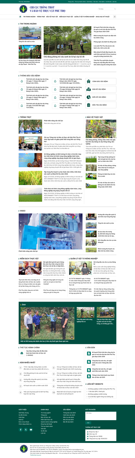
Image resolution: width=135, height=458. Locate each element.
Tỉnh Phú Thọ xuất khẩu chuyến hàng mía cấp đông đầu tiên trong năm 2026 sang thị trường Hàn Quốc (105, 62)
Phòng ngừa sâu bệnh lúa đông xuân (105, 42)
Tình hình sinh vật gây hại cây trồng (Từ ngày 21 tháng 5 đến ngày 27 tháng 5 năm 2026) (37, 97)
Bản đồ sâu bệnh (68, 422)
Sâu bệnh (101, 1)
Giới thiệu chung (24, 413)
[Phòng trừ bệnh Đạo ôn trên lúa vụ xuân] (91, 176)
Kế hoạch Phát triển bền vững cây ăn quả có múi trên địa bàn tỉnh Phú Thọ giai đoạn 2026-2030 (105, 29)
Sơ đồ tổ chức (23, 415)
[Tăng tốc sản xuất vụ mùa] (30, 33)
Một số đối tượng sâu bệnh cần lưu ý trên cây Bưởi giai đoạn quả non (44, 341)
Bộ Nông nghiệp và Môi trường (97, 394)
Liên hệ (114, 1)
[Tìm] (115, 9)
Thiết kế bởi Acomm (35, 455)
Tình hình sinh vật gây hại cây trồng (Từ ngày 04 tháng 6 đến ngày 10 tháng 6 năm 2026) (37, 89)
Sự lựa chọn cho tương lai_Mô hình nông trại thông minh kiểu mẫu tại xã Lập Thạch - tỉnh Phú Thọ (29, 62)
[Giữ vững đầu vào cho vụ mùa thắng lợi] (91, 242)
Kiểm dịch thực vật (29, 259)
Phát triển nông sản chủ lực (53, 121)
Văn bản (95, 1)
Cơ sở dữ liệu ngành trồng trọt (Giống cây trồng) (100, 398)
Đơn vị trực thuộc (24, 422)
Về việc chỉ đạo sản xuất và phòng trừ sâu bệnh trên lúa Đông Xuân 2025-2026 (106, 185)
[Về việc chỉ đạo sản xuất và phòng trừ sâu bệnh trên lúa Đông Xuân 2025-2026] (91, 185)
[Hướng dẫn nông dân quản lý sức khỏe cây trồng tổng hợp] (91, 216)
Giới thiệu (89, 1)
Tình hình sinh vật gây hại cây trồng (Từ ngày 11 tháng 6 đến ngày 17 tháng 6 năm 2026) (37, 81)
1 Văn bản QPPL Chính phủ (96, 391)
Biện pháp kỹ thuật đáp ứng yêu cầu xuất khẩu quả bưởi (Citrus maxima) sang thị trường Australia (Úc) (105, 54)
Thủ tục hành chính (80, 1)
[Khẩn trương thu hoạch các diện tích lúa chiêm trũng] (91, 251)
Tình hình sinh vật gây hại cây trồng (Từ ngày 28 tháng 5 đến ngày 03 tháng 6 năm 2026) (71, 89)
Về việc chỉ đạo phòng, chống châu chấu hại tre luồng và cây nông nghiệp (107, 168)
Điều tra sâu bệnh (68, 417)
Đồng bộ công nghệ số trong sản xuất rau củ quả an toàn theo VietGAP (53, 282)
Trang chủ (71, 1)
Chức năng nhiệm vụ (25, 424)
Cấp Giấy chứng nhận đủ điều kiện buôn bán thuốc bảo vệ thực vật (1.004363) (36, 353)
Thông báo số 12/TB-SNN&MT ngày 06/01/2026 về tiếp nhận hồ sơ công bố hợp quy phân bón (80, 291)
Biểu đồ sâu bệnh (68, 419)
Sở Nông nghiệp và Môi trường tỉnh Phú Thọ (101, 389)
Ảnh (24, 305)
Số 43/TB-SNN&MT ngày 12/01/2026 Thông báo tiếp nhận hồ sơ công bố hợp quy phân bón (105, 281)
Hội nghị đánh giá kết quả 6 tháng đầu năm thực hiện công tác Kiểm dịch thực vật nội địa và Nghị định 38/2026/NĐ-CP (69, 381)
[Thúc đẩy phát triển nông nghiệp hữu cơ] (85, 312)
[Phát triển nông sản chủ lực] (30, 127)
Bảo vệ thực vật (95, 117)
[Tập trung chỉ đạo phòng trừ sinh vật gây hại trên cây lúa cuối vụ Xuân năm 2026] (91, 159)
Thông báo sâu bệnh (30, 76)
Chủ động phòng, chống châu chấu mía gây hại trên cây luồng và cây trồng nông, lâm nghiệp (100, 142)
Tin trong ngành (28, 24)
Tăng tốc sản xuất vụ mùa (27, 41)
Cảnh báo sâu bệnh (69, 415)
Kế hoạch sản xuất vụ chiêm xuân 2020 (36, 385)
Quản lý (21, 419)
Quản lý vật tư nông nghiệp (84, 259)
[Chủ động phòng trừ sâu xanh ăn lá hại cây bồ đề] (67, 40)
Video (22, 211)
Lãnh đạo (21, 417)
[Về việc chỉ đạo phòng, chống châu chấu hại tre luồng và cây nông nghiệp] (91, 167)
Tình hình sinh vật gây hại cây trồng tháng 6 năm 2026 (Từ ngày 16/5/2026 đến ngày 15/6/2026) (71, 81)
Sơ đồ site (108, 1)
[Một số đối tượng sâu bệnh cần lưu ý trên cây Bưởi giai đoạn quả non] (47, 323)
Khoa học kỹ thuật (46, 424)
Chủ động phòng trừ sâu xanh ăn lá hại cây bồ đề (64, 57)
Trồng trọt (25, 117)
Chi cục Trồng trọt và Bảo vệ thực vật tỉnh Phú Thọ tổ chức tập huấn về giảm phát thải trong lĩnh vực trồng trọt (62, 139)
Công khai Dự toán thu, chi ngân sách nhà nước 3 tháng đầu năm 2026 (102, 363)
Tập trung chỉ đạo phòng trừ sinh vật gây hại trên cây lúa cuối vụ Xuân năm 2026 (106, 159)
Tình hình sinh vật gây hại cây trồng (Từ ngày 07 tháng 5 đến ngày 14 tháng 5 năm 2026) (71, 105)
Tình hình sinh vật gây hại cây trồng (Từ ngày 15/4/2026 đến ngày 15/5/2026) (37, 105)
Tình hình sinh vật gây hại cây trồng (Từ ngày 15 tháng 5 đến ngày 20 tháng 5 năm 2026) (71, 97)
